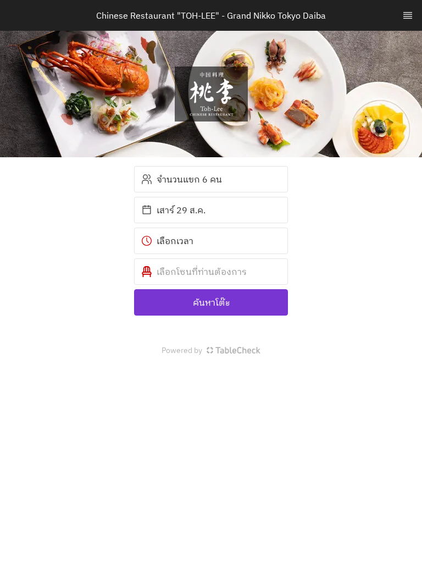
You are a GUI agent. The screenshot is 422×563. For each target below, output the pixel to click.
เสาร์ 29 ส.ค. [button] (181, 210)
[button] (211, 271)
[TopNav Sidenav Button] (407, 15)
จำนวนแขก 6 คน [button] (189, 179)
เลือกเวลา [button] (175, 240)
